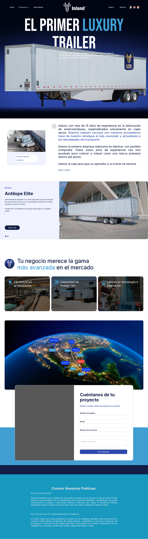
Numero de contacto (88, 430)
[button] (24, 7)
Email (82, 422)
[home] (75, 7)
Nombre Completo (87, 413)
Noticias (123, 7)
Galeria (111, 7)
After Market (38, 7)
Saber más (12, 228)
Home (12, 7)
